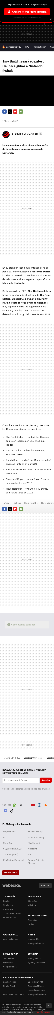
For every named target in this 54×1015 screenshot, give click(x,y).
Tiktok (11, 810)
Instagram (39, 804)
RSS (45, 804)
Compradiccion (9, 967)
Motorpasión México (37, 994)
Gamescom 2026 (13, 47)
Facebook (4, 111)
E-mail (21, 111)
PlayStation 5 (9, 831)
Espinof (31, 924)
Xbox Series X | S (36, 831)
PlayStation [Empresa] (13, 860)
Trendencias (8, 958)
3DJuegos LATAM (35, 982)
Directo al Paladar (11, 939)
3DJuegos (32, 901)
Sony (30, 854)
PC (4, 837)
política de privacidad (40, 789)
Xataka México (9, 982)
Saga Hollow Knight (12, 848)
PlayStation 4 (34, 843)
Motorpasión (33, 939)
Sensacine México (36, 986)
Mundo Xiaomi (9, 917)
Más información (43, 1012)
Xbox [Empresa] (10, 854)
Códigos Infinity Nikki (33, 758)
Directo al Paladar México (14, 994)
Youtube (33, 804)
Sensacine (32, 920)
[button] (26, 133)
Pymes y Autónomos (36, 962)
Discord (5, 810)
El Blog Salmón (34, 958)
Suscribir (46, 780)
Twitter (10, 111)
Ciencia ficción (39, 47)
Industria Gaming (36, 837)
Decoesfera (8, 962)
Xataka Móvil (9, 905)
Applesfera (8, 909)
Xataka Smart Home (12, 913)
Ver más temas (11, 872)
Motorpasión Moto (36, 943)
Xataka (6, 901)
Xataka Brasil (9, 986)
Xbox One (7, 843)
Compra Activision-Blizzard (37, 861)
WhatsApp (14, 804)
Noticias (17, 503)
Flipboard (15, 111)
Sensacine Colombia (36, 990)
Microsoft (32, 848)
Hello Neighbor (31, 503)
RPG (27, 47)
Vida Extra (32, 905)
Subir (43, 885)
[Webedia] (11, 887)
